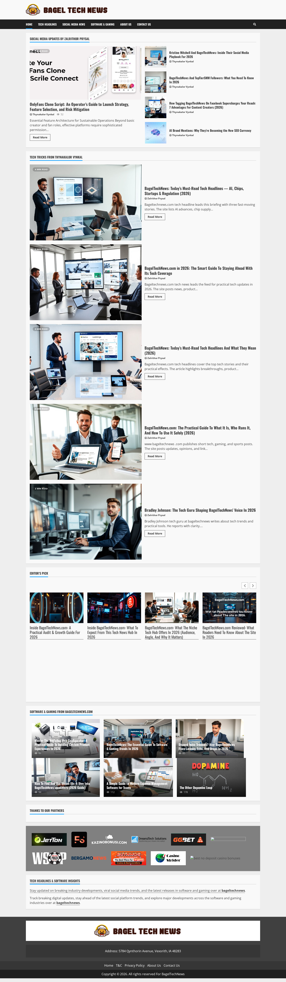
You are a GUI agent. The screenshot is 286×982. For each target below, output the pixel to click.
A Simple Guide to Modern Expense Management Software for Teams (137, 785)
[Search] (254, 24)
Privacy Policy (135, 965)
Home (29, 24)
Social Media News (73, 24)
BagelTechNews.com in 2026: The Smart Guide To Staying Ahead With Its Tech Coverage (86, 282)
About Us (125, 24)
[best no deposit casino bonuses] (215, 858)
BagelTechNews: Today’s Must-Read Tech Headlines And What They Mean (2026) (86, 362)
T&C (119, 965)
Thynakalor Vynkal (43, 114)
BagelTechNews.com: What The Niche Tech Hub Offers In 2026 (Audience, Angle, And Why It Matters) (171, 632)
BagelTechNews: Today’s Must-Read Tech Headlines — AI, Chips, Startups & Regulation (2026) (86, 202)
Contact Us (144, 24)
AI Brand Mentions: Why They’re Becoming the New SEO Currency (155, 132)
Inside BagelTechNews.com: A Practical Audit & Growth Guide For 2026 (55, 632)
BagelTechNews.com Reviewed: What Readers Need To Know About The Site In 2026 (229, 632)
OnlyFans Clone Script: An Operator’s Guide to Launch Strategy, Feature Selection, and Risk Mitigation (85, 73)
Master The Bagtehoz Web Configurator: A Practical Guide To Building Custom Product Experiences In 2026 (62, 744)
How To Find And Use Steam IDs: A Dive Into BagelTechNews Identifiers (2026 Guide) (62, 785)
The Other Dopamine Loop (211, 777)
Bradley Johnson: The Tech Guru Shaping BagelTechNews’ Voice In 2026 (86, 522)
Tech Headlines (47, 24)
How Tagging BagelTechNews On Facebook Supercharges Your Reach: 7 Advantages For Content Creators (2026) (155, 107)
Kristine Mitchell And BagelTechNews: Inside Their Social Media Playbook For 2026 (155, 57)
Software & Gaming (102, 24)
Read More (40, 137)
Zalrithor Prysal (156, 198)
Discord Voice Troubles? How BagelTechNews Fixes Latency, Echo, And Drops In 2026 (207, 746)
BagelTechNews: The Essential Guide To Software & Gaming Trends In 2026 (137, 746)
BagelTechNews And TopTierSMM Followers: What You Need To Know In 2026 (155, 82)
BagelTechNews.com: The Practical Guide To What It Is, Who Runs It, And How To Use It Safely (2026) (86, 442)
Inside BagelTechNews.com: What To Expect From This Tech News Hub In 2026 (112, 632)
